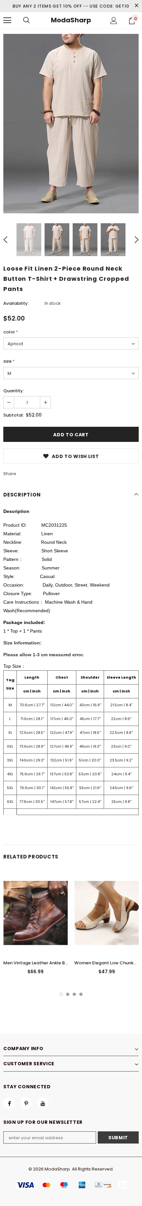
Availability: (16, 303)
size (9, 361)
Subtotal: (13, 415)
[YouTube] (43, 1103)
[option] (71, 123)
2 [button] (67, 994)
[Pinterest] (26, 1103)
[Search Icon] (26, 20)
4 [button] (81, 994)
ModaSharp (71, 20)
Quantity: (13, 391)
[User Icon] (113, 20)
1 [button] (61, 994)
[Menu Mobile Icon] (7, 20)
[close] (136, 6)
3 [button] (74, 994)
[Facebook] (9, 1103)
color (10, 332)
